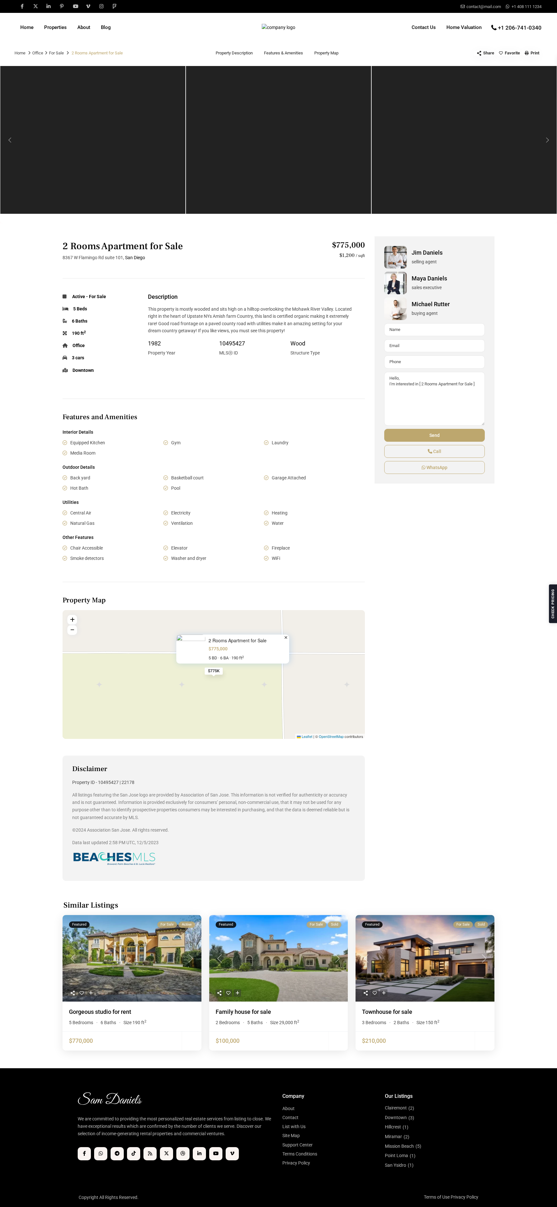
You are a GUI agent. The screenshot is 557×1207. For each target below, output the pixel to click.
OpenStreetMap (331, 736)
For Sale (56, 53)
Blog (106, 27)
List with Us (294, 1126)
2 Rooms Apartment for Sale (238, 640)
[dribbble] (183, 1153)
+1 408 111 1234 (527, 6)
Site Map (291, 1135)
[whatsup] (100, 1153)
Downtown (83, 370)
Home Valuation (464, 27)
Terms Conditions (299, 1153)
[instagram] (101, 6)
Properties (55, 27)
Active (78, 296)
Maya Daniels (429, 278)
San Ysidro (395, 1165)
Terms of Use (437, 1197)
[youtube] (75, 6)
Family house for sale (243, 1011)
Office (37, 53)
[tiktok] (133, 1153)
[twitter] (35, 6)
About (83, 27)
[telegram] (117, 1153)
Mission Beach (399, 1146)
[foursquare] (114, 6)
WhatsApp (436, 467)
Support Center (297, 1144)
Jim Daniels (427, 252)
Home (27, 27)
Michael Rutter (431, 304)
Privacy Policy (296, 1162)
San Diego (135, 257)
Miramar (393, 1136)
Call (436, 451)
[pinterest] (61, 6)
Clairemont (396, 1107)
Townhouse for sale (387, 1011)
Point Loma (396, 1155)
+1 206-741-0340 (520, 27)
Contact (290, 1117)
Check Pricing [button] (553, 603)
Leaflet (306, 736)
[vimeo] (88, 6)
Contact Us (424, 27)
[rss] (150, 1153)
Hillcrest (393, 1126)
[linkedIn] (48, 6)
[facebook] (22, 6)
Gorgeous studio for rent (100, 1011)
